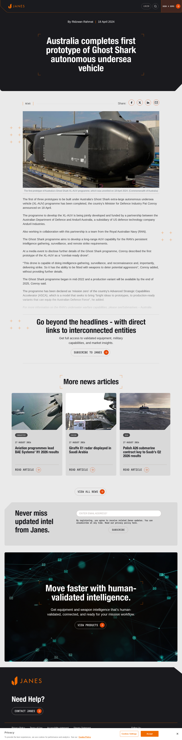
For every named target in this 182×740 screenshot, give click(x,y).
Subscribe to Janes (88, 352)
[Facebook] (132, 103)
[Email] (156, 103)
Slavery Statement (82, 728)
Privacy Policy (18, 728)
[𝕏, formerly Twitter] (140, 103)
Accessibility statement (58, 728)
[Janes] (16, 6)
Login (146, 6)
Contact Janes (25, 711)
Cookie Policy (85, 737)
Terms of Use (36, 728)
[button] (155, 6)
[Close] (177, 734)
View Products (88, 625)
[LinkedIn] (148, 103)
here (134, 523)
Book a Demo (168, 6)
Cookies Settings (129, 734)
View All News (88, 491)
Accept (150, 734)
